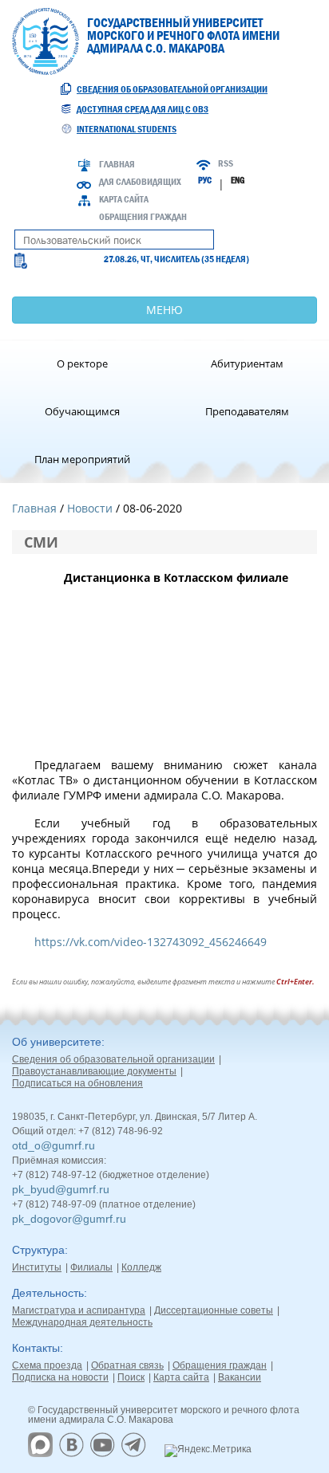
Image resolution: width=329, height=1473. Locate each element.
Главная (117, 164)
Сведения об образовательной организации (172, 89)
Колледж (141, 1267)
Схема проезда (47, 1365)
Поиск (131, 1377)
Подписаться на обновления (77, 1083)
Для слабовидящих (140, 181)
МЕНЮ (164, 309)
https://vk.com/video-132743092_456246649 (150, 941)
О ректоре (82, 363)
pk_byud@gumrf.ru (60, 1189)
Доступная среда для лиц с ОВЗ (142, 109)
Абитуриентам (247, 363)
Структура (38, 1249)
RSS (225, 163)
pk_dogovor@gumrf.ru (69, 1218)
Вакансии (239, 1377)
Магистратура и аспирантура (78, 1310)
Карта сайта (124, 199)
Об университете (56, 1041)
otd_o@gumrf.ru (53, 1145)
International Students (126, 129)
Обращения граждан (143, 216)
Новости (90, 508)
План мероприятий (82, 459)
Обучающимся (82, 411)
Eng (237, 180)
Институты (36, 1267)
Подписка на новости (60, 1377)
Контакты (36, 1347)
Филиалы (91, 1267)
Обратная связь (127, 1365)
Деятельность (48, 1292)
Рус (205, 180)
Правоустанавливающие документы (94, 1071)
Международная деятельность (82, 1322)
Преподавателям (247, 411)
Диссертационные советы (213, 1310)
